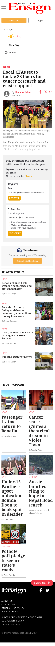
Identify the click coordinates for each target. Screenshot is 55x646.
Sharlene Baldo (23, 92)
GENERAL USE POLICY (12, 608)
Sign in (41, 20)
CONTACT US (8, 604)
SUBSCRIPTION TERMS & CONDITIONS (21, 617)
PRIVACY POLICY (9, 611)
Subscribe (13, 20)
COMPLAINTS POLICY (12, 620)
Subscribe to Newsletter (27, 261)
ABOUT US (6, 601)
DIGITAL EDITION (10, 624)
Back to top (40, 582)
